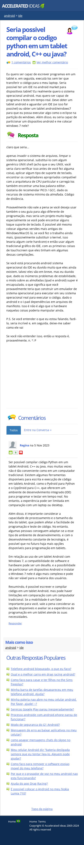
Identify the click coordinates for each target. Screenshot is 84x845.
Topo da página (42, 809)
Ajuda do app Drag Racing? (29, 783)
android (9, 16)
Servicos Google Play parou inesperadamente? (42, 709)
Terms (42, 821)
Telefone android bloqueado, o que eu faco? (41, 669)
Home (33, 821)
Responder (15, 623)
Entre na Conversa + (38, 430)
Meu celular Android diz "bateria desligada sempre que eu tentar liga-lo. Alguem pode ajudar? (40, 754)
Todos (14, 430)
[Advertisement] (42, 377)
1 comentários (21, 62)
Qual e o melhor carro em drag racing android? (43, 674)
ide (20, 16)
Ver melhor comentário (52, 62)
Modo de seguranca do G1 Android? (35, 725)
